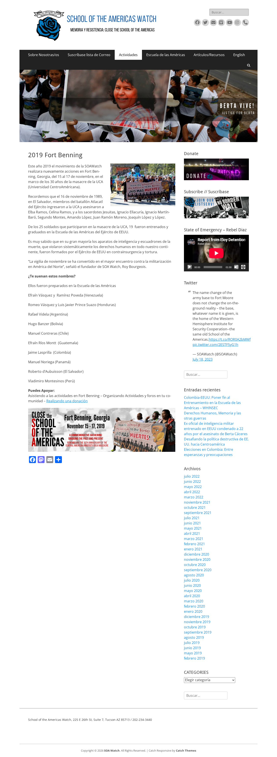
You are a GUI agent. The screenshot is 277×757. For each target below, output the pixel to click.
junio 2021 (192, 523)
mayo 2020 (193, 590)
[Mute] (236, 267)
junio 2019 (192, 647)
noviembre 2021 (197, 502)
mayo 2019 (193, 653)
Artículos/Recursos (209, 54)
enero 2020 (193, 611)
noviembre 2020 (197, 559)
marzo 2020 (193, 601)
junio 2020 (192, 585)
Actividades (128, 54)
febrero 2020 (194, 606)
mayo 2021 (193, 528)
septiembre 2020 (197, 569)
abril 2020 (192, 595)
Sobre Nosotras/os (43, 54)
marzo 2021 (193, 538)
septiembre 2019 (197, 632)
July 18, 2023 (203, 359)
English (239, 54)
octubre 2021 (195, 507)
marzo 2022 (193, 497)
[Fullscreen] (243, 267)
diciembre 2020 (196, 554)
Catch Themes (186, 750)
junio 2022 (192, 481)
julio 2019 (192, 642)
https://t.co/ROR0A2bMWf (230, 339)
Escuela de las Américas (165, 54)
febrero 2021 (194, 543)
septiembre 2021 (197, 512)
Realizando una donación (67, 401)
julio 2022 (192, 476)
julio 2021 (192, 517)
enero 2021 (193, 549)
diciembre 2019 (196, 616)
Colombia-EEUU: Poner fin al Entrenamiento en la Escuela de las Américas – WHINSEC (212, 402)
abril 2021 (192, 533)
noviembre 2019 (197, 621)
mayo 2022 (193, 486)
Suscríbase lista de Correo (89, 54)
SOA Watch (112, 750)
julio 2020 (192, 580)
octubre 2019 (195, 627)
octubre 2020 (195, 564)
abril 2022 (192, 492)
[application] (216, 253)
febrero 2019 (194, 658)
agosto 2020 (194, 575)
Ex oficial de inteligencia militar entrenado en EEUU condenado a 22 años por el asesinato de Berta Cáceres (216, 428)
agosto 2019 (194, 637)
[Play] (189, 267)
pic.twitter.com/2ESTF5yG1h (215, 344)
